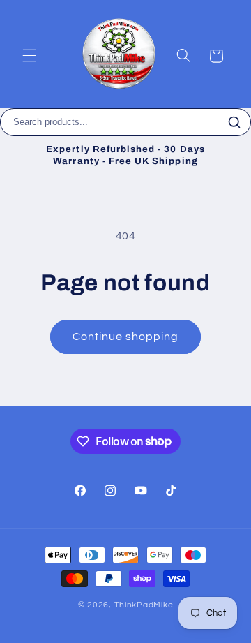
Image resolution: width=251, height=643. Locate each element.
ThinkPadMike (144, 605)
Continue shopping (126, 336)
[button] (29, 56)
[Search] (234, 122)
